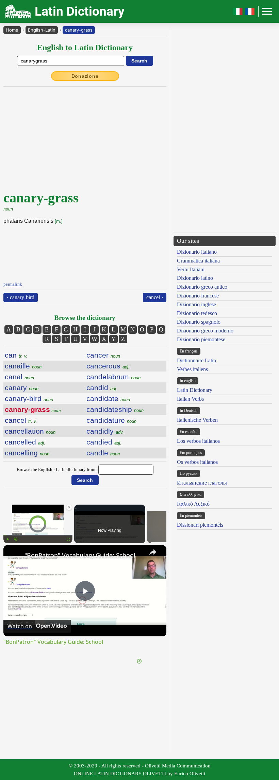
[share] (153, 552)
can (16, 355)
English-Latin (41, 30)
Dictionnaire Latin (196, 360)
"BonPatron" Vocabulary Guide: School (79, 555)
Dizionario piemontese (201, 339)
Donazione (85, 76)
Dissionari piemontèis (200, 525)
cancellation (30, 431)
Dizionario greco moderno (205, 330)
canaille (23, 366)
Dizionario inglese (196, 304)
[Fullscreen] (68, 539)
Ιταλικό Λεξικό (193, 504)
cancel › (154, 297)
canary (21, 388)
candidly (105, 431)
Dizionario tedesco (197, 313)
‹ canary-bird (20, 297)
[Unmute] (16, 539)
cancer (103, 355)
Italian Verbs (190, 399)
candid (101, 388)
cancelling (27, 453)
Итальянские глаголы (202, 483)
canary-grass (79, 30)
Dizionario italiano (197, 252)
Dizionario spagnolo (198, 322)
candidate (108, 398)
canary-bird (29, 398)
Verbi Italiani (190, 269)
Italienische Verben (197, 420)
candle (103, 453)
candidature (111, 420)
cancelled (25, 442)
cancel (21, 420)
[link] (14, 556)
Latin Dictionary (194, 390)
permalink (12, 284)
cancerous (108, 366)
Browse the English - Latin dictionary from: (57, 469)
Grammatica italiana (198, 261)
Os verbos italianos (197, 462)
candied (103, 442)
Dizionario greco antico (202, 287)
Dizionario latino (195, 278)
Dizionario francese (198, 295)
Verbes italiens (192, 369)
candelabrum (113, 377)
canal (19, 377)
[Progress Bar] (37, 535)
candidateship (115, 409)
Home (12, 30)
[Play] (7, 539)
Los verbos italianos (198, 441)
